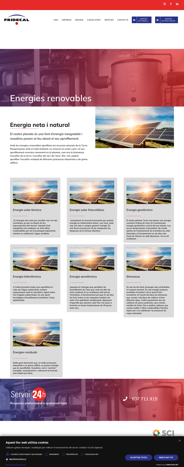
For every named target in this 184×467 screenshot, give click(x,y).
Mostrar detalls (17, 459)
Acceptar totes (138, 457)
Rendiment (54, 454)
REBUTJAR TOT (166, 457)
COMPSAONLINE (172, 465)
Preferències (72, 454)
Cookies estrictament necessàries (26, 454)
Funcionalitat (92, 454)
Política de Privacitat (16, 465)
